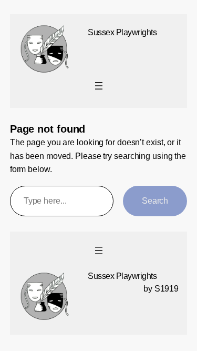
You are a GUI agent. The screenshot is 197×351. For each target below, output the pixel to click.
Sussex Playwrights (122, 32)
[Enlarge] (57, 36)
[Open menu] (98, 85)
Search (155, 200)
